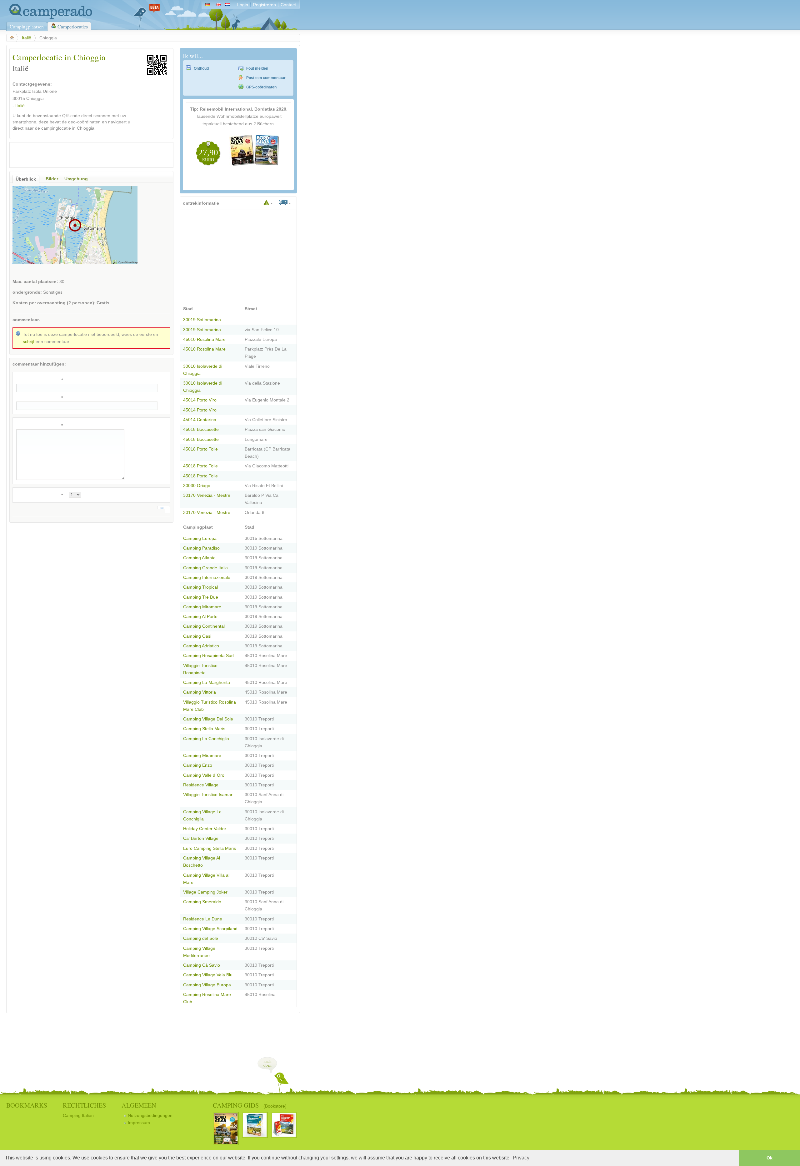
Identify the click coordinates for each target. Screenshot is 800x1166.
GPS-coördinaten (261, 87)
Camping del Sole (200, 938)
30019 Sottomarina (202, 319)
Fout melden (257, 68)
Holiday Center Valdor (204, 828)
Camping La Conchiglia (206, 738)
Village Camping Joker (205, 892)
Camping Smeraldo (202, 901)
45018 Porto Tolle (200, 449)
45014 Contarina (199, 419)
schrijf (28, 341)
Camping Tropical (200, 587)
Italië (26, 38)
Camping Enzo (197, 765)
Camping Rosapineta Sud (208, 655)
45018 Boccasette (201, 429)
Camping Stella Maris (204, 728)
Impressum (139, 1122)
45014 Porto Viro (200, 400)
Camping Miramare (202, 607)
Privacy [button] (521, 1157)
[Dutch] (229, 4)
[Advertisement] (86, 155)
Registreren (264, 4)
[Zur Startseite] (49, 18)
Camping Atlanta (199, 558)
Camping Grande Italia (205, 568)
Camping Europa (200, 538)
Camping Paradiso (201, 548)
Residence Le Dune (202, 919)
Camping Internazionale (206, 577)
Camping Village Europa (207, 985)
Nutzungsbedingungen (150, 1115)
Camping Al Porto (200, 616)
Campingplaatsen (27, 26)
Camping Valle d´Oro (203, 775)
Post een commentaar (266, 78)
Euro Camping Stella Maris (209, 848)
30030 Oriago (196, 485)
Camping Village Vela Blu (207, 975)
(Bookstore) (275, 1106)
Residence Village (200, 785)
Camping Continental (204, 626)
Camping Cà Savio (201, 965)
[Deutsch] (207, 4)
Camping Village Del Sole (208, 719)
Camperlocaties (73, 26)
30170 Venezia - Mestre (206, 495)
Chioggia (35, 98)
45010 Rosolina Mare (204, 339)
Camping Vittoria (199, 692)
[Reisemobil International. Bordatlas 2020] (254, 164)
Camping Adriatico (201, 646)
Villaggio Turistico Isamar (207, 794)
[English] (218, 4)
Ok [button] (769, 1157)
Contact (288, 4)
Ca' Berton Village (200, 838)
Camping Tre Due (200, 597)
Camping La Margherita (206, 682)
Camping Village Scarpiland (210, 928)
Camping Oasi (197, 636)
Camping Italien (78, 1115)
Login (242, 4)
